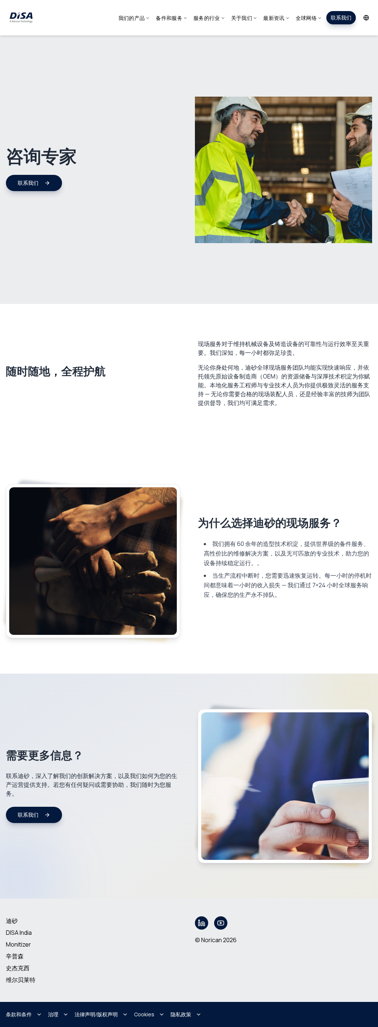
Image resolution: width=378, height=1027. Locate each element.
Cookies (144, 1014)
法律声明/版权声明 (96, 1014)
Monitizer (18, 944)
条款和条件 (19, 1014)
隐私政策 (181, 1014)
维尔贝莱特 (20, 980)
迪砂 (12, 921)
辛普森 (15, 956)
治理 (53, 1014)
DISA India (19, 933)
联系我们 (341, 17)
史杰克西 (18, 968)
